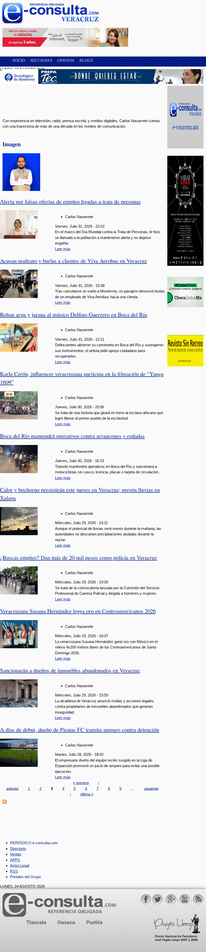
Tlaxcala (36, 922)
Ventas (15, 854)
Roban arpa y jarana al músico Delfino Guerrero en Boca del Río (73, 314)
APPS (15, 860)
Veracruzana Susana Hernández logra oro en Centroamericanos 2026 (78, 611)
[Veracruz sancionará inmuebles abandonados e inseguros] (19, 706)
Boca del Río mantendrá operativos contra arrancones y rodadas (72, 435)
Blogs (86, 60)
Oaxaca (66, 922)
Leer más (63, 249)
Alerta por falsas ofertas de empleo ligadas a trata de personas (70, 201)
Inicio (19, 60)
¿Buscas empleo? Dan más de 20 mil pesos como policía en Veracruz (78, 557)
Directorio (18, 848)
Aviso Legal (19, 865)
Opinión (66, 60)
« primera (81, 783)
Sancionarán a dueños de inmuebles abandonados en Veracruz (70, 670)
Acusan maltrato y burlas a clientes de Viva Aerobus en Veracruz (73, 260)
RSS (14, 871)
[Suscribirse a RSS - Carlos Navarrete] (5, 802)
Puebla (94, 922)
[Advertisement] (43, 98)
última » (86, 794)
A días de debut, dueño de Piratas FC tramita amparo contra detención (79, 729)
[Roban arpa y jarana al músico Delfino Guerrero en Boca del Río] (19, 350)
